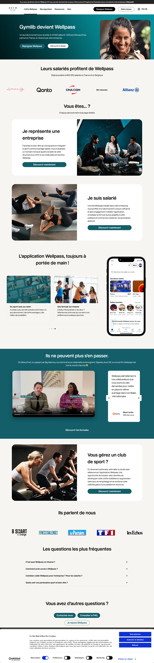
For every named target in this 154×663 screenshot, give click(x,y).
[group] (19, 90)
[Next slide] (139, 398)
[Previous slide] (109, 398)
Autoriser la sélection (135, 640)
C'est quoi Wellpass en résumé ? (40, 561)
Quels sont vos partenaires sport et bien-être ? (47, 582)
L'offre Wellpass (30, 9)
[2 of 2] (51, 328)
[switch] (67, 658)
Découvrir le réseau (58, 46)
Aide (69, 9)
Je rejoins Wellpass (77, 622)
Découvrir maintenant (44, 164)
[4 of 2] (55, 328)
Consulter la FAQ (88, 615)
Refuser (135, 645)
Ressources (59, 9)
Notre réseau (126, 9)
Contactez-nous (65, 615)
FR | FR (144, 9)
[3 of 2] (53, 328)
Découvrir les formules (77, 430)
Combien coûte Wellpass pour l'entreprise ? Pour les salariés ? (54, 575)
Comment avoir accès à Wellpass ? (42, 568)
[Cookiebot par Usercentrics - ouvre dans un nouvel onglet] (14, 659)
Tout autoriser (135, 634)
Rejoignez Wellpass (104, 9)
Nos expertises (46, 9)
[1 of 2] (49, 328)
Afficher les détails (125, 659)
